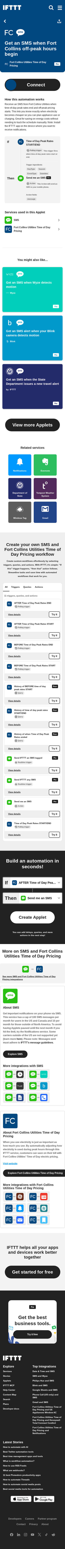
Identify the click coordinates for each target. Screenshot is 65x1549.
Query (20, 693)
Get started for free (32, 1271)
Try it (54, 614)
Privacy (33, 1524)
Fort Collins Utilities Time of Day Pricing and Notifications (46, 1430)
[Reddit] (53, 1535)
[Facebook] (11, 1535)
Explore (8, 1366)
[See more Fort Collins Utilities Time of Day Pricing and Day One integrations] (38, 1220)
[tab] (6, 587)
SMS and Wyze (40, 1376)
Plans (6, 1404)
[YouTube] (32, 1535)
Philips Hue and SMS (43, 1380)
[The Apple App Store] (21, 1499)
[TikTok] (46, 1535)
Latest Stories (13, 1442)
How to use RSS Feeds (14, 1465)
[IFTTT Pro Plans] (57, 65)
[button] (60, 8)
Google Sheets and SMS (44, 1390)
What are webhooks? (14, 1470)
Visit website (10, 1163)
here (19, 1039)
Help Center (9, 1390)
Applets (7, 1380)
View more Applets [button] (32, 424)
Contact (21, 1524)
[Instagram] (25, 1535)
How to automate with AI (15, 1447)
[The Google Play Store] (44, 1499)
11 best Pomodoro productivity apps (22, 1475)
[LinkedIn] (18, 1535)
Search (6, 1399)
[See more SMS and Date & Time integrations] (14, 1074)
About (45, 1524)
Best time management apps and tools (23, 1456)
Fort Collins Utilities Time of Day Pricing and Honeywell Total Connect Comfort (46, 1420)
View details (14, 614)
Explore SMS (15, 1054)
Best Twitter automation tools (18, 1451)
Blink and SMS (39, 1385)
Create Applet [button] (32, 917)
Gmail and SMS (40, 1402)
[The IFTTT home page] (12, 7)
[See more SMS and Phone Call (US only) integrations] (38, 1097)
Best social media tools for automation (23, 1489)
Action (20, 806)
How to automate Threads (16, 1479)
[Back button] (5, 21)
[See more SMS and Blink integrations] (38, 1086)
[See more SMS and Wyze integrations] (38, 1074)
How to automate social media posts (22, 1484)
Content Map (9, 1394)
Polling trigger (24, 607)
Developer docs (11, 1408)
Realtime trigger (25, 762)
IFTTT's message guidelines (37, 1042)
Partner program (47, 1518)
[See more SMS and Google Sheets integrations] (14, 1097)
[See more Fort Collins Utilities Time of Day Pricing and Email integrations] (14, 1220)
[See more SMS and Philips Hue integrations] (14, 1086)
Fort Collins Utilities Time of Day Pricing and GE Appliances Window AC (46, 1410)
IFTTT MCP (8, 1385)
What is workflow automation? (18, 1461)
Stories (6, 1376)
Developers (14, 1518)
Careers (29, 1518)
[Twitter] (39, 1535)
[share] (59, 21)
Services (7, 1371)
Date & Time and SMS (43, 1371)
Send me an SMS (36, 178)
